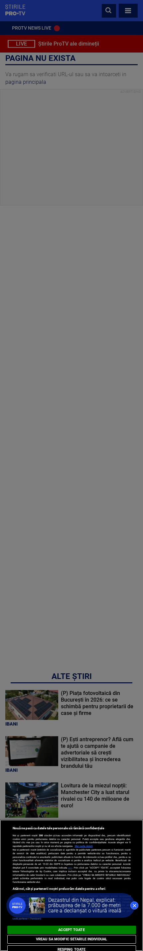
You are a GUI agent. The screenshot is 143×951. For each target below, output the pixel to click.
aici (70, 867)
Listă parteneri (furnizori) (27, 918)
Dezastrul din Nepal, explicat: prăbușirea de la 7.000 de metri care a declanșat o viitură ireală (84, 905)
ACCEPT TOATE (71, 930)
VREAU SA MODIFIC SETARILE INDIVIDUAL (71, 939)
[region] (71, 885)
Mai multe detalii (84, 846)
